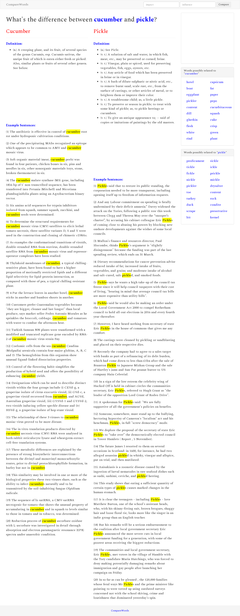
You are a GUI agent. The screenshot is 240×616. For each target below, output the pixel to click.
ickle (213, 167)
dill (189, 113)
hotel (190, 82)
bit (188, 217)
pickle (145, 19)
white (190, 132)
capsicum (216, 82)
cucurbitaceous (221, 107)
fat (212, 88)
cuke (213, 119)
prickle (215, 173)
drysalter (216, 186)
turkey (191, 198)
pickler (191, 101)
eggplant (192, 94)
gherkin (191, 119)
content (191, 107)
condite (215, 204)
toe (188, 192)
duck (189, 204)
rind (189, 138)
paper (214, 94)
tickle (190, 167)
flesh (189, 126)
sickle (214, 161)
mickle (215, 179)
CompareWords (17, 4)
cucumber (108, 19)
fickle (190, 173)
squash (215, 113)
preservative (218, 211)
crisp (213, 126)
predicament (195, 161)
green (214, 132)
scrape (190, 211)
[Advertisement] (47, 96)
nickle (190, 179)
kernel (214, 217)
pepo (213, 101)
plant (214, 138)
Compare (224, 4)
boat (189, 88)
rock (213, 198)
